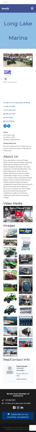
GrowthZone (28, 429)
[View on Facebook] (8, 127)
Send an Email (21, 379)
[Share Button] (5, 79)
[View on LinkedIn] (5, 127)
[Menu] (32, 8)
